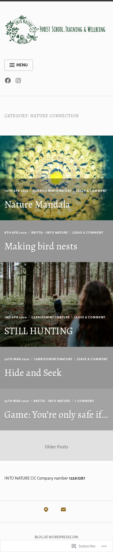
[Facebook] (9, 82)
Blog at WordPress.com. (57, 537)
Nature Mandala (37, 204)
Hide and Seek (33, 372)
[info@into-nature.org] (63, 511)
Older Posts (56, 447)
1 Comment (84, 401)
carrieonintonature (52, 190)
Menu (22, 65)
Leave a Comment (91, 190)
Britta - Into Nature (49, 232)
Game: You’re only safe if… (56, 414)
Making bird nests (41, 246)
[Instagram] (19, 82)
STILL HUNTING (38, 330)
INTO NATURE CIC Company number (44, 478)
